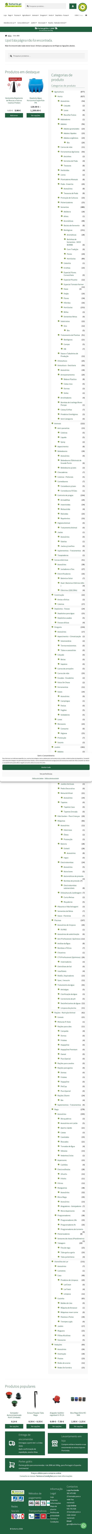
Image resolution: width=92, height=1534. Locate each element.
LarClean (67, 1284)
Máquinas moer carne (69, 1312)
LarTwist (67, 1289)
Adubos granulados (71, 129)
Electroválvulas (64, 1169)
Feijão (66, 293)
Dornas (67, 388)
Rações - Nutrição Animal (64, 1012)
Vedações (58, 1344)
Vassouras (62, 1340)
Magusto (61, 1331)
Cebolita (67, 263)
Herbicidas (65, 170)
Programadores (64, 1215)
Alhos (66, 216)
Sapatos (64, 664)
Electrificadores (64, 574)
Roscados (64, 1141)
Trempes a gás (66, 1321)
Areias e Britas (63, 599)
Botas (63, 659)
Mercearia (62, 724)
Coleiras (64, 432)
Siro (65, 326)
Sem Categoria (67, 419)
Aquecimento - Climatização (69, 636)
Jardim (33, 23)
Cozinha (61, 1298)
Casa (59, 1275)
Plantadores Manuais (69, 179)
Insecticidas (65, 504)
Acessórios (65, 101)
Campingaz (65, 701)
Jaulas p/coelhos (68, 546)
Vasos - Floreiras (64, 916)
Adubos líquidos (70, 133)
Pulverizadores (67, 202)
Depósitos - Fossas (62, 609)
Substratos (65, 321)
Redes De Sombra (65, 1367)
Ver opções (35, 115)
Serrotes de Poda (71, 161)
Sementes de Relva (65, 911)
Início (10, 36)
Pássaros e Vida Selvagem (68, 906)
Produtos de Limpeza (69, 1280)
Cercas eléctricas (22, 23)
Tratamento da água (66, 985)
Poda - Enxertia (67, 184)
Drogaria (43, 15)
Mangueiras (62, 1188)
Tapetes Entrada (70, 811)
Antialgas (65, 989)
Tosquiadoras (63, 555)
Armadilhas (65, 500)
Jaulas (60, 532)
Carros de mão (66, 147)
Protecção (62, 738)
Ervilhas (67, 268)
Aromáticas (68, 221)
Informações (55, 1503)
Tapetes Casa (69, 807)
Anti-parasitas (63, 428)
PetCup (64, 1086)
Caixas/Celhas (66, 409)
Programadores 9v (68, 1225)
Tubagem (61, 1243)
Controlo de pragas (65, 495)
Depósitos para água (66, 613)
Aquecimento (63, 446)
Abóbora (67, 211)
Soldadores (65, 715)
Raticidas (64, 514)
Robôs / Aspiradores (66, 975)
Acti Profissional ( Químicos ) (69, 939)
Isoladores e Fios (67, 569)
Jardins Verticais (67, 784)
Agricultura (25, 15)
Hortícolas (71, 258)
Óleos (66, 834)
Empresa (54, 1500)
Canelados (65, 1137)
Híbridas (67, 303)
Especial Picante (70, 280)
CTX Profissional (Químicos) (69, 957)
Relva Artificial (67, 793)
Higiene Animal (64, 523)
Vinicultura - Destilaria (67, 365)
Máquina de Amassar (69, 1308)
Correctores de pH (68, 999)
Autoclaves (68, 871)
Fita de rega (65, 1248)
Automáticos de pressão (73, 876)
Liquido (63, 437)
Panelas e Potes (67, 1317)
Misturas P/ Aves (64, 1022)
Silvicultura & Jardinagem (71, 893)
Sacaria (60, 742)
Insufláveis (62, 971)
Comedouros (63, 481)
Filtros (60, 1183)
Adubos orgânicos (71, 138)
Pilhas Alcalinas (64, 1335)
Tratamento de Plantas (70, 335)
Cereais (60, 1017)
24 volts (64, 1174)
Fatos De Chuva (64, 682)
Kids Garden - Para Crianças (69, 816)
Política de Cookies (37, 778)
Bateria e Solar (67, 578)
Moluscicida (65, 509)
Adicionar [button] (14, 115)
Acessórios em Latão (69, 1123)
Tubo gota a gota (68, 1252)
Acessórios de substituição (68, 934)
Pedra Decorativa (68, 788)
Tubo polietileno (67, 1257)
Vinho (66, 393)
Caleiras (61, 604)
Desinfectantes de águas (71, 1003)
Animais (34, 15)
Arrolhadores (66, 398)
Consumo (64, 728)
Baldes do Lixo (66, 1303)
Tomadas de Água (68, 1146)
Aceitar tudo (46, 767)
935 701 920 (71, 1509)
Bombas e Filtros (65, 948)
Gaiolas (64, 541)
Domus (63, 1035)
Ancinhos (67, 156)
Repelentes (65, 518)
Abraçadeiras (66, 1118)
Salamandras (66, 641)
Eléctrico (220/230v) (69, 590)
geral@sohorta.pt (74, 1524)
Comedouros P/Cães (69, 491)
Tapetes (64, 802)
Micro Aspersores (68, 1211)
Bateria (64, 844)
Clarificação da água (69, 994)
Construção (59, 595)
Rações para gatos (65, 1068)
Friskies (64, 1040)
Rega (9, 15)
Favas (66, 289)
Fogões (64, 710)
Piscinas (16, 15)
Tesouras (67, 165)
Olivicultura (62, 361)
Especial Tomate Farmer (74, 284)
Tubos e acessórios (68, 650)
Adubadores (65, 119)
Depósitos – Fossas (61, 15)
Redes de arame (64, 1363)
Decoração (41, 23)
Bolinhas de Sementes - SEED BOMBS (74, 242)
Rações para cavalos (66, 1063)
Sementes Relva (70, 316)
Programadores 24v (69, 1220)
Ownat (63, 1054)
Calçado (67, 105)
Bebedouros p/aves (68, 468)
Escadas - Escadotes (66, 678)
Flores (69, 254)
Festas (63, 705)
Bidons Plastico (70, 379)
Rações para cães (65, 1026)
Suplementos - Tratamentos (69, 550)
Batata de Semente (72, 225)
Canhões (64, 1165)
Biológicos (68, 339)
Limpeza (67, 1294)
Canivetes (62, 1271)
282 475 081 (71, 1493)
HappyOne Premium (69, 1049)
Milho (66, 312)
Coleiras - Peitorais (65, 477)
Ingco (66, 857)
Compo (67, 344)
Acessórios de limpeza (67, 925)
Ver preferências (46, 774)
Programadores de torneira (72, 1229)
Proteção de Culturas (69, 198)
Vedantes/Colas (67, 1155)
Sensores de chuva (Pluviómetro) (71, 1238)
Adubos (64, 124)
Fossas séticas (63, 622)
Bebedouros (62, 451)
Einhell (67, 848)
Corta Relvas (69, 897)
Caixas (63, 1132)
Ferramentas (63, 687)
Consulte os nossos (36, 1476)
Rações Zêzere (63, 1095)
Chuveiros (62, 952)
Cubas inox (68, 384)
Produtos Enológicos (69, 414)
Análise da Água (64, 943)
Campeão (64, 1031)
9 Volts (63, 1178)
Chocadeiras (62, 472)
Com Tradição (72, 249)
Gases (60, 692)
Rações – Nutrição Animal (56, 23)
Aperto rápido (66, 1128)
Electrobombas (67, 862)
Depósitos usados (65, 618)
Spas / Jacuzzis (64, 980)
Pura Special (66, 1058)
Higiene (64, 733)
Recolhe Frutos (70, 115)
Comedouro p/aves (68, 486)
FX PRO (64, 929)
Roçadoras (68, 902)
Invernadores (66, 962)
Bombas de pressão (72, 881)
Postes (60, 1358)
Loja (5, 15)
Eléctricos (68, 830)
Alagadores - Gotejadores (71, 1206)
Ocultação (62, 1354)
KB (65, 349)
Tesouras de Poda (71, 193)
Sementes (65, 207)
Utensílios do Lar (9, 23)
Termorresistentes (68, 645)
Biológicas (68, 230)
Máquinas (61, 821)
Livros (63, 175)
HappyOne (65, 1045)
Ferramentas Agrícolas (70, 152)
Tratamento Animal (69, 527)
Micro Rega (62, 1197)
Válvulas (64, 1151)
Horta (50, 15)
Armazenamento (68, 374)
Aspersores (62, 1160)
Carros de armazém (65, 668)
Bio (68, 142)
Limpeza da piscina (68, 1008)
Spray (63, 442)
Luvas (66, 110)
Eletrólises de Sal (65, 966)
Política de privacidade (52, 778)
